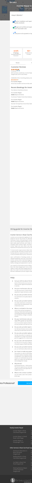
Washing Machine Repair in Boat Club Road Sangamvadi (20, 469)
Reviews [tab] (18, 62)
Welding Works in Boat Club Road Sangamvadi (19, 457)
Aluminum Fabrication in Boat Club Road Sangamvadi (20, 452)
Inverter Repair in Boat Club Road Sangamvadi (19, 431)
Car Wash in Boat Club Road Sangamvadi (19, 463)
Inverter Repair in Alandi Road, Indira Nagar (20, 437)
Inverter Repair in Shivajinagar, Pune (18, 441)
